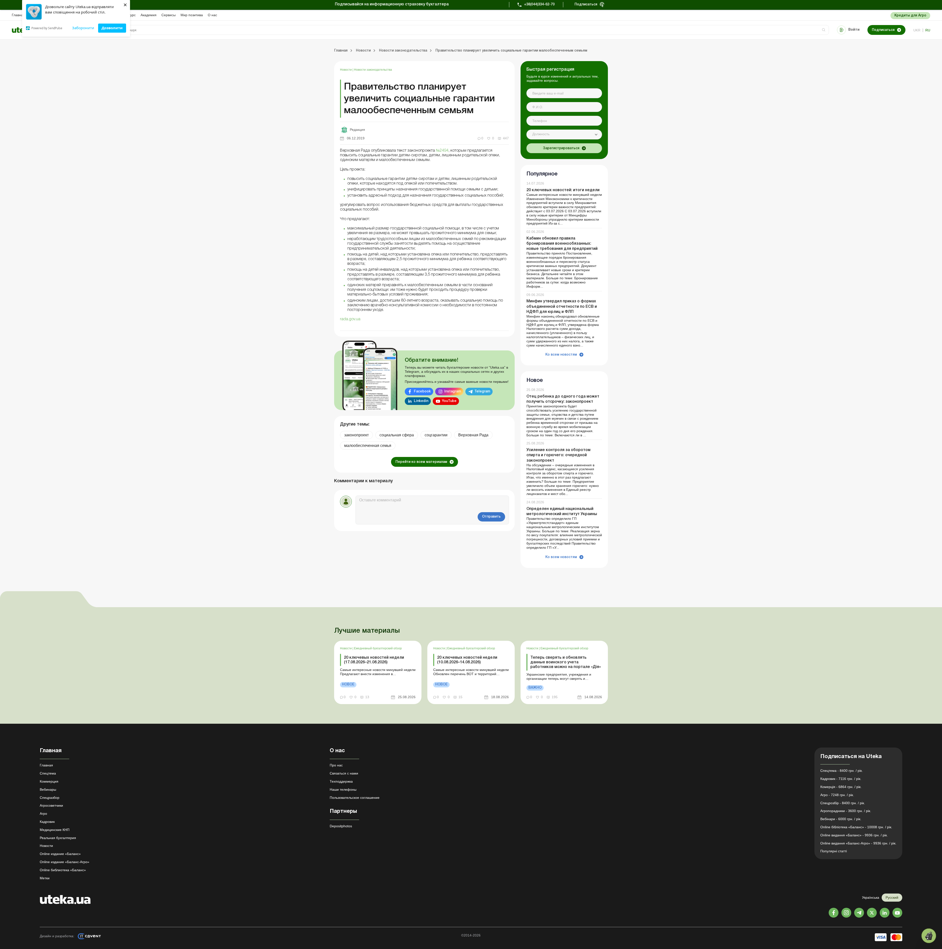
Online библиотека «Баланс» (63, 870)
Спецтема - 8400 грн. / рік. (841, 771)
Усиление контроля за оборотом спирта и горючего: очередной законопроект (558, 455)
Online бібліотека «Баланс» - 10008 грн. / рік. (856, 827)
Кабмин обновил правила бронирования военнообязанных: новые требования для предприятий (562, 244)
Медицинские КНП (54, 830)
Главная (18, 15)
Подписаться (586, 4)
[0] (928, 935)
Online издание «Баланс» (60, 854)
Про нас (336, 765)
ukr (916, 30)
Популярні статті (833, 851)
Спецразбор (49, 798)
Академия (149, 15)
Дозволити (112, 27)
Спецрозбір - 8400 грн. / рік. (842, 803)
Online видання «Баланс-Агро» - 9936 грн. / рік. (858, 843)
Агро (43, 813)
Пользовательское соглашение (354, 798)
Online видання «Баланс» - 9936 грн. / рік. (854, 835)
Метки (45, 878)
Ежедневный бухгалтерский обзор (378, 648)
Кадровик (47, 822)
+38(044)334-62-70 (539, 4)
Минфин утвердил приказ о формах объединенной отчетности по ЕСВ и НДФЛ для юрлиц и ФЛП (561, 306)
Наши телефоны (343, 789)
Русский (892, 897)
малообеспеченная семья (367, 445)
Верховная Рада (473, 435)
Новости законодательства (373, 69)
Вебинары (48, 789)
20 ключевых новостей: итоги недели (563, 190)
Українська (870, 897)
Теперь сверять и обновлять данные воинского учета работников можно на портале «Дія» (565, 662)
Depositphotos (341, 826)
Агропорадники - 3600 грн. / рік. (845, 811)
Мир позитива (192, 15)
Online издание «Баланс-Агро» (64, 862)
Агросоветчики (51, 805)
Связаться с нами (344, 773)
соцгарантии (436, 435)
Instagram (452, 391)
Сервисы (168, 15)
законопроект (356, 435)
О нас (212, 15)
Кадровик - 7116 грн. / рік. (840, 779)
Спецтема (48, 773)
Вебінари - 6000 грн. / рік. (840, 819)
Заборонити (83, 27)
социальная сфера (396, 435)
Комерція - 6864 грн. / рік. (841, 787)
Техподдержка (341, 781)
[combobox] (564, 134)
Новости (346, 69)
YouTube (449, 401)
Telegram (482, 391)
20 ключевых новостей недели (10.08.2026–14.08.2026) (467, 660)
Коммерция (49, 781)
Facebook (422, 391)
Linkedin (421, 401)
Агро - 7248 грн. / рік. (837, 795)
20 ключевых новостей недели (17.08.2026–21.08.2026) (374, 660)
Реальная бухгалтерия (58, 838)
